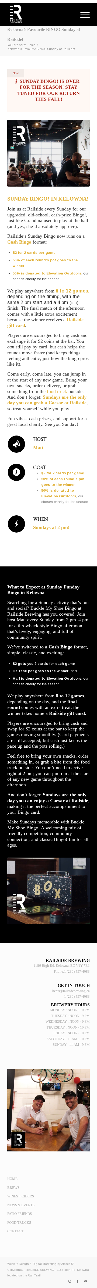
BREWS (13, 1188)
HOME (12, 1179)
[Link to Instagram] (69, 1281)
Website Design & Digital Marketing (32, 1263)
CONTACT (15, 1231)
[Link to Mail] (86, 1281)
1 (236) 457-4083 (77, 971)
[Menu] (82, 15)
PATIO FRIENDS (19, 1214)
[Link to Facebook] (78, 1281)
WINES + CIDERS (20, 1196)
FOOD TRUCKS (19, 1223)
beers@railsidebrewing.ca (71, 991)
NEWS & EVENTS (20, 1205)
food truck (57, 391)
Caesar (55, 402)
